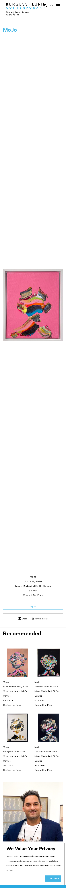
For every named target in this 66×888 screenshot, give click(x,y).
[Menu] (58, 5)
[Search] (45, 5)
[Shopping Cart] (51, 5)
